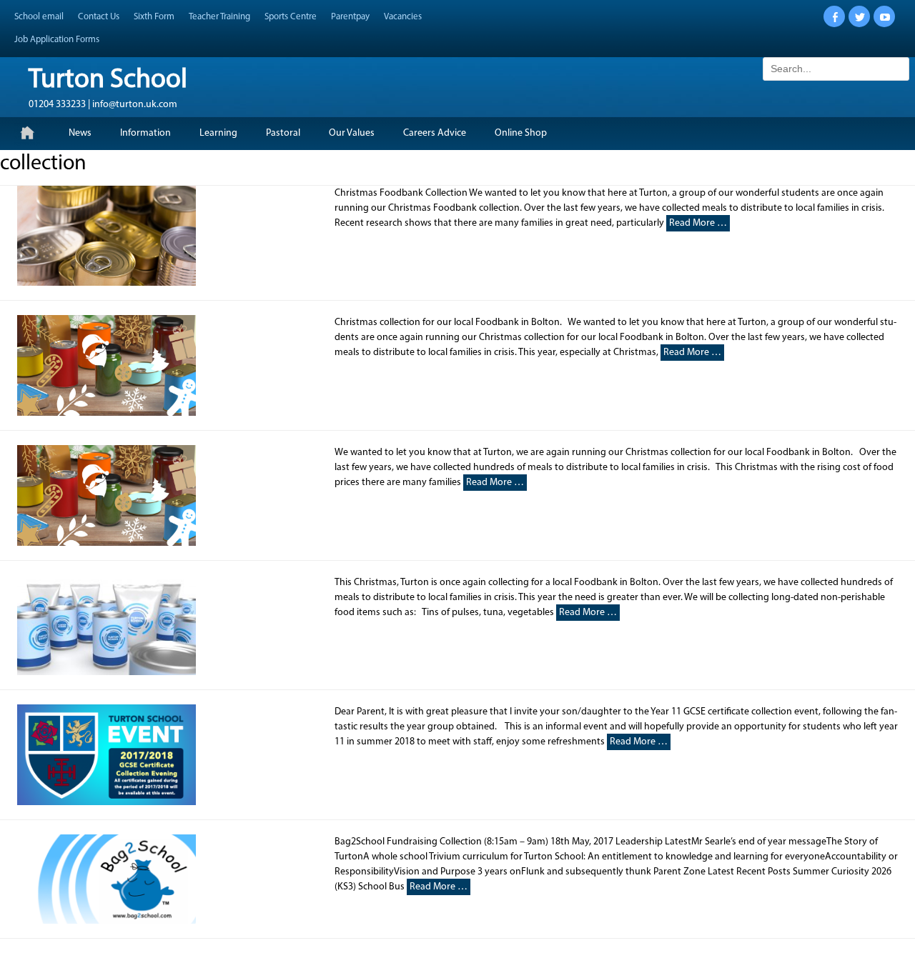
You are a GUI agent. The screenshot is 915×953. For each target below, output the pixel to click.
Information (145, 133)
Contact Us (98, 16)
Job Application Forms (56, 39)
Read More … (698, 223)
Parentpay (350, 16)
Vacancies (403, 16)
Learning (218, 133)
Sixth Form (154, 16)
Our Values (352, 133)
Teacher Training (219, 16)
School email (39, 16)
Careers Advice (434, 133)
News (80, 133)
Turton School (108, 80)
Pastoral (283, 133)
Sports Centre (290, 16)
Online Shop (521, 133)
